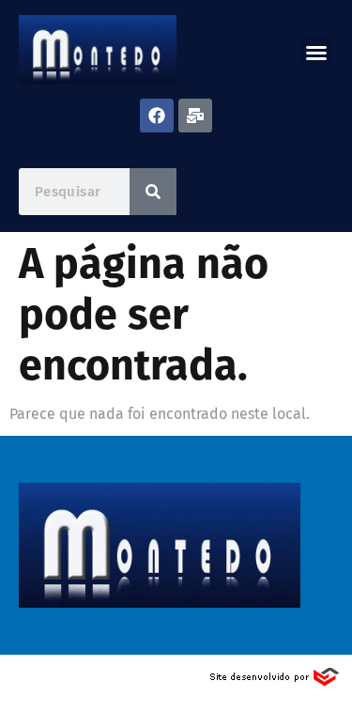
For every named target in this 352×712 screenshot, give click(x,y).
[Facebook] (157, 115)
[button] (316, 53)
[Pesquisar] (153, 191)
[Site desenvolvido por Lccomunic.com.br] (275, 682)
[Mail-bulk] (195, 115)
